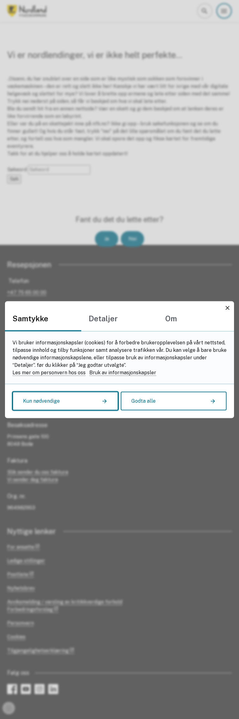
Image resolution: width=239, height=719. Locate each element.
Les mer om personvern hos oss (49, 372)
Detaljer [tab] (103, 318)
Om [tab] (171, 318)
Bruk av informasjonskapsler (122, 372)
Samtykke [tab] (30, 318)
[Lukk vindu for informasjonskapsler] (227, 308)
